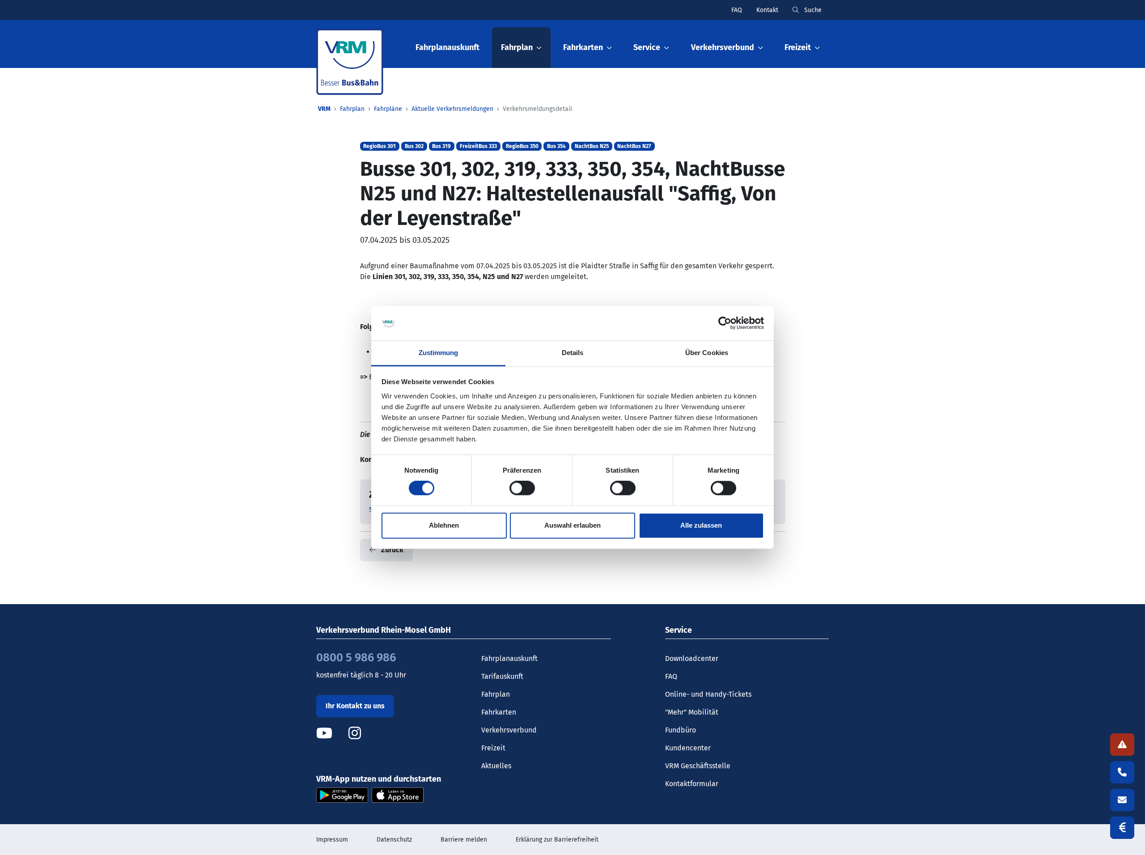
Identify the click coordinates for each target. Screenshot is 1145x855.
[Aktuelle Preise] (1122, 828)
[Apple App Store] (398, 795)
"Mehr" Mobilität (691, 712)
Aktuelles (496, 766)
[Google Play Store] (342, 795)
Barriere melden (464, 839)
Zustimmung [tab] (438, 352)
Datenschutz (394, 839)
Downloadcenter (691, 658)
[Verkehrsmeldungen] (1122, 744)
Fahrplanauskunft (447, 47)
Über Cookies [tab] (706, 352)
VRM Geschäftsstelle (697, 766)
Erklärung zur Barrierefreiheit (557, 839)
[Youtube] (331, 733)
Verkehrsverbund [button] (722, 47)
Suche (812, 10)
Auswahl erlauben (572, 525)
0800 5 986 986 (356, 658)
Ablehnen (444, 525)
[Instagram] (354, 733)
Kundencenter (688, 748)
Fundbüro (680, 730)
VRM (324, 109)
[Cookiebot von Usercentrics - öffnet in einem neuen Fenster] (725, 323)
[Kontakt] (1122, 800)
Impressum (332, 839)
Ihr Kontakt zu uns (355, 706)
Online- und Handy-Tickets (708, 694)
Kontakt (767, 10)
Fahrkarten (498, 712)
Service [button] (646, 47)
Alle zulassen (701, 525)
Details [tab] (573, 352)
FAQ (736, 10)
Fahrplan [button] (517, 47)
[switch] (522, 488)
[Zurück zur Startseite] (349, 62)
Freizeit (493, 748)
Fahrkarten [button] (583, 47)
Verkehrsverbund (509, 730)
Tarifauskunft (502, 676)
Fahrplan (352, 109)
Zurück (391, 550)
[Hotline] (1122, 772)
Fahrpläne (388, 109)
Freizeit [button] (798, 47)
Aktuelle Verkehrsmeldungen (452, 109)
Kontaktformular (691, 783)
